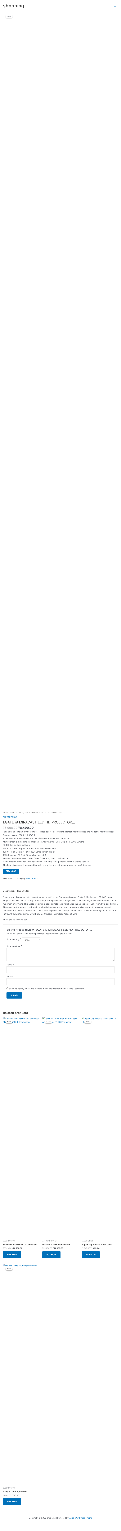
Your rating (13, 939)
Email (9, 976)
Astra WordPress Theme (80, 1518)
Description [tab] (9, 891)
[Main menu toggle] (115, 6)
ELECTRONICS (16, 813)
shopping (13, 6)
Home (5, 813)
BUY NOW (11, 871)
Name (10, 964)
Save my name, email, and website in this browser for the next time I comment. (46, 988)
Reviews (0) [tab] (23, 891)
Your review (14, 946)
